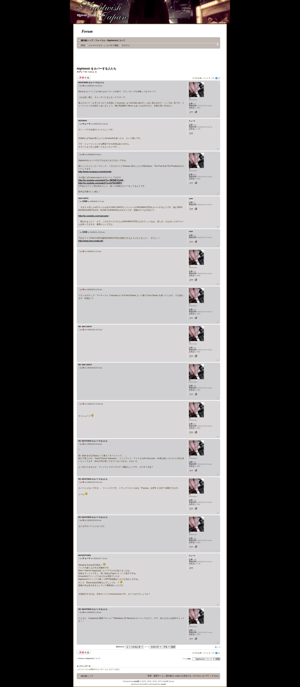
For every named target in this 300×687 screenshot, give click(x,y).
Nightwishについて (116, 40)
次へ (216, 647)
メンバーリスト (95, 45)
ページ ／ (208, 78)
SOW (84, 201)
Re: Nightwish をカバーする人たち (93, 441)
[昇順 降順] (169, 647)
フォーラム (100, 40)
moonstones (84, 555)
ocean (163, 684)
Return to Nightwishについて (89, 658)
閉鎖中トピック (83, 77)
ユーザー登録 (112, 45)
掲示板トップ (87, 40)
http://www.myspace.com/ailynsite (94, 171)
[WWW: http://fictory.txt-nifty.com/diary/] (195, 208)
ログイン (126, 45)
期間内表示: (120, 647)
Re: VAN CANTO (85, 326)
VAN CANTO (83, 198)
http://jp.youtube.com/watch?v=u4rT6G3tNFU (100, 183)
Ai (96, 72)
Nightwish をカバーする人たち (96, 68)
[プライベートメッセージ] (191, 111)
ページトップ (218, 116)
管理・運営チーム (156, 676)
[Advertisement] (133, 59)
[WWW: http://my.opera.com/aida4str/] (195, 111)
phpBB (136, 681)
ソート (147, 647)
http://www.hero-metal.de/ (90, 241)
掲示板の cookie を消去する (178, 676)
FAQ (83, 45)
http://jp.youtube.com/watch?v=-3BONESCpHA (100, 180)
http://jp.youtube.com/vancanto (93, 216)
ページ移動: (186, 659)
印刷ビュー (217, 44)
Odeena (91, 72)
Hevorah (82, 121)
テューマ (86, 124)
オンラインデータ (83, 666)
